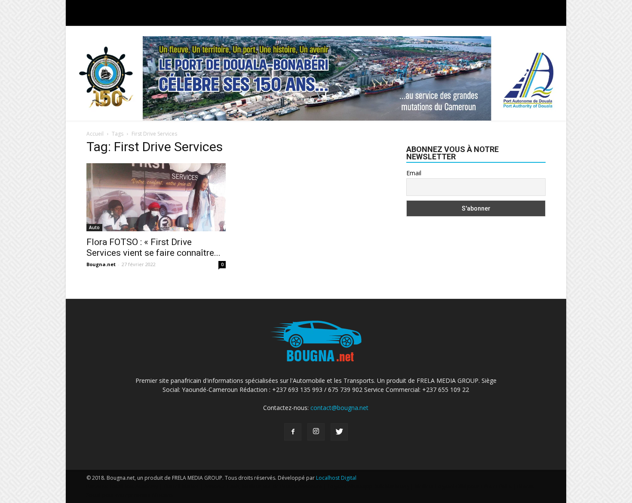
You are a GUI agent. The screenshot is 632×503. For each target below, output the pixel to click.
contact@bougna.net (339, 408)
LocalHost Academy (134, 486)
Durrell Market (181, 486)
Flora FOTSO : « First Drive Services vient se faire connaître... (153, 247)
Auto (94, 227)
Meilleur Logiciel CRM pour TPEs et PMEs (463, 486)
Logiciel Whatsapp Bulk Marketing (368, 486)
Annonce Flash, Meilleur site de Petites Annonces (263, 486)
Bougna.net (101, 264)
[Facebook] (292, 432)
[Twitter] (339, 432)
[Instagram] (316, 432)
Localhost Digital (336, 477)
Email (413, 173)
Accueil (95, 133)
